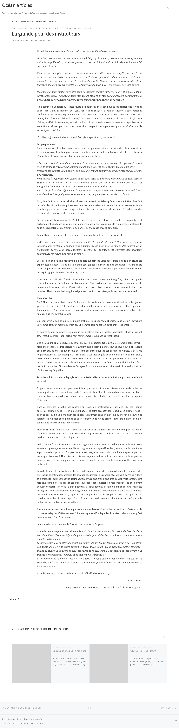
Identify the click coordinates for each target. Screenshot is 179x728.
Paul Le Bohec (21, 40)
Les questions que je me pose (69, 650)
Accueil (15, 21)
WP (14, 723)
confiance (24, 21)
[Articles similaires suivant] (164, 637)
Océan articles (15, 719)
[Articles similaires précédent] (157, 637)
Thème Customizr (36, 723)
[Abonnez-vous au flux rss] (176, 720)
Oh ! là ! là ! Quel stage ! (143, 650)
